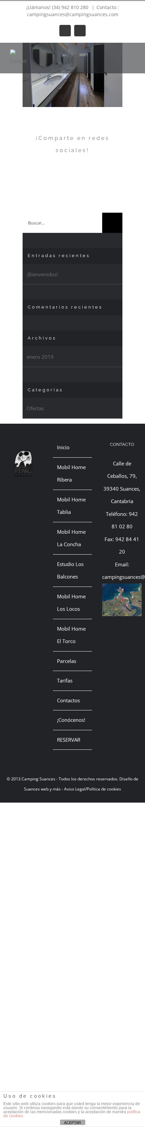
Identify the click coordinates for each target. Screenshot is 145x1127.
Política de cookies (104, 789)
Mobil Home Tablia (71, 506)
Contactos (68, 700)
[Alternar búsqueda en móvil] (120, 53)
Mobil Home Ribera (71, 473)
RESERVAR (68, 739)
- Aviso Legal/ (74, 789)
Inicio (63, 447)
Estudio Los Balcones (70, 570)
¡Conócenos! (71, 719)
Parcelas (66, 661)
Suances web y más (42, 789)
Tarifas (64, 680)
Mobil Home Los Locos (71, 602)
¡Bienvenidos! (42, 274)
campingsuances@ (123, 576)
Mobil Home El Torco (71, 635)
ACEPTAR (72, 1123)
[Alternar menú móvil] (132, 53)
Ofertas (35, 408)
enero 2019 (40, 356)
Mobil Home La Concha (71, 538)
